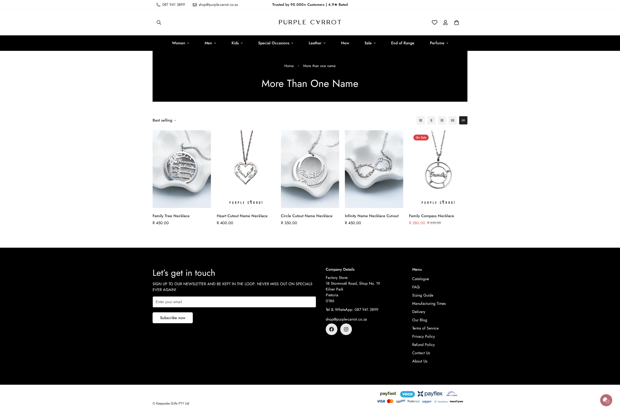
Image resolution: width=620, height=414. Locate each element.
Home (289, 66)
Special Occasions (273, 43)
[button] (456, 22)
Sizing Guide (422, 295)
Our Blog (419, 320)
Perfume (437, 43)
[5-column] (463, 120)
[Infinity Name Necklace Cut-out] (374, 169)
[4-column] (453, 120)
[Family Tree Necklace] (182, 169)
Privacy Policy (423, 336)
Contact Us (421, 353)
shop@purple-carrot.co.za (346, 319)
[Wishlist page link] (434, 22)
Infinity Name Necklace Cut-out (371, 216)
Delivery (418, 311)
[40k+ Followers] (346, 329)
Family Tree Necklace (171, 216)
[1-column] (421, 120)
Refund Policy (423, 344)
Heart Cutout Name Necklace (242, 216)
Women (178, 43)
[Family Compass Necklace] (438, 169)
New (345, 43)
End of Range (402, 43)
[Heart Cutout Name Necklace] (246, 169)
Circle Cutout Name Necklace (307, 216)
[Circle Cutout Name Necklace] (310, 169)
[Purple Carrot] (310, 22)
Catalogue (420, 279)
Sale (368, 43)
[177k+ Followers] (331, 329)
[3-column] (442, 120)
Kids (235, 43)
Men (208, 43)
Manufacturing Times (429, 303)
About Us (419, 361)
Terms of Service (425, 328)
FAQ (416, 287)
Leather (315, 43)
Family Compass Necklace (431, 216)
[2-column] (431, 120)
